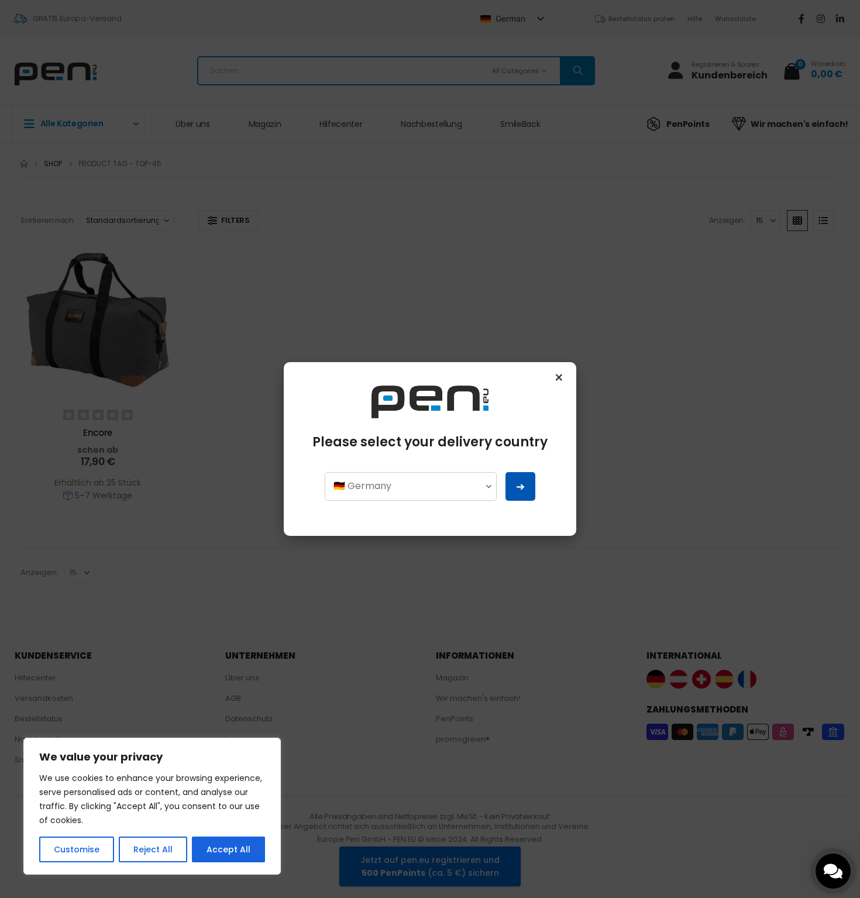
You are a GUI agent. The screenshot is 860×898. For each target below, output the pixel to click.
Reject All (153, 849)
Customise (76, 849)
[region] (152, 806)
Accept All (228, 849)
